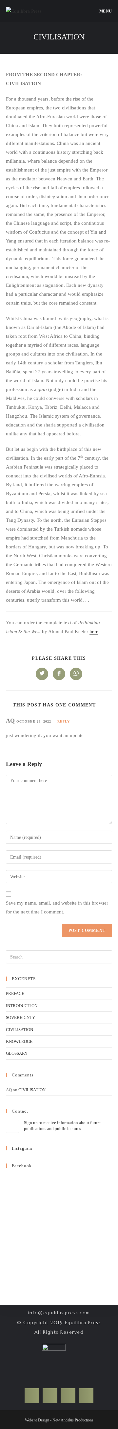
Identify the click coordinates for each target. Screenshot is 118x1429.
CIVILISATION (19, 1029)
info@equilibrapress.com (59, 1313)
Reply (63, 721)
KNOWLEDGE (19, 1041)
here (93, 631)
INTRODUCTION (21, 1005)
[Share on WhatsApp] (76, 673)
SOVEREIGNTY (20, 1017)
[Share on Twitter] (42, 673)
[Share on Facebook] (59, 673)
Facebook (22, 1165)
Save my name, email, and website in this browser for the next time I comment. (57, 907)
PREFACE (15, 993)
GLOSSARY (17, 1053)
